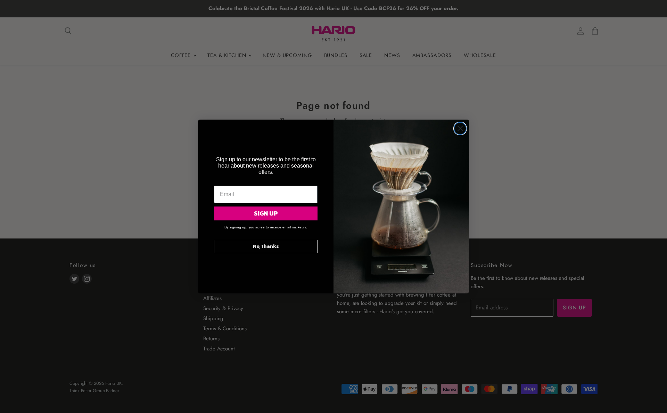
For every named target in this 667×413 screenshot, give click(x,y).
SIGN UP (266, 213)
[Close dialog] (460, 128)
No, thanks (266, 246)
